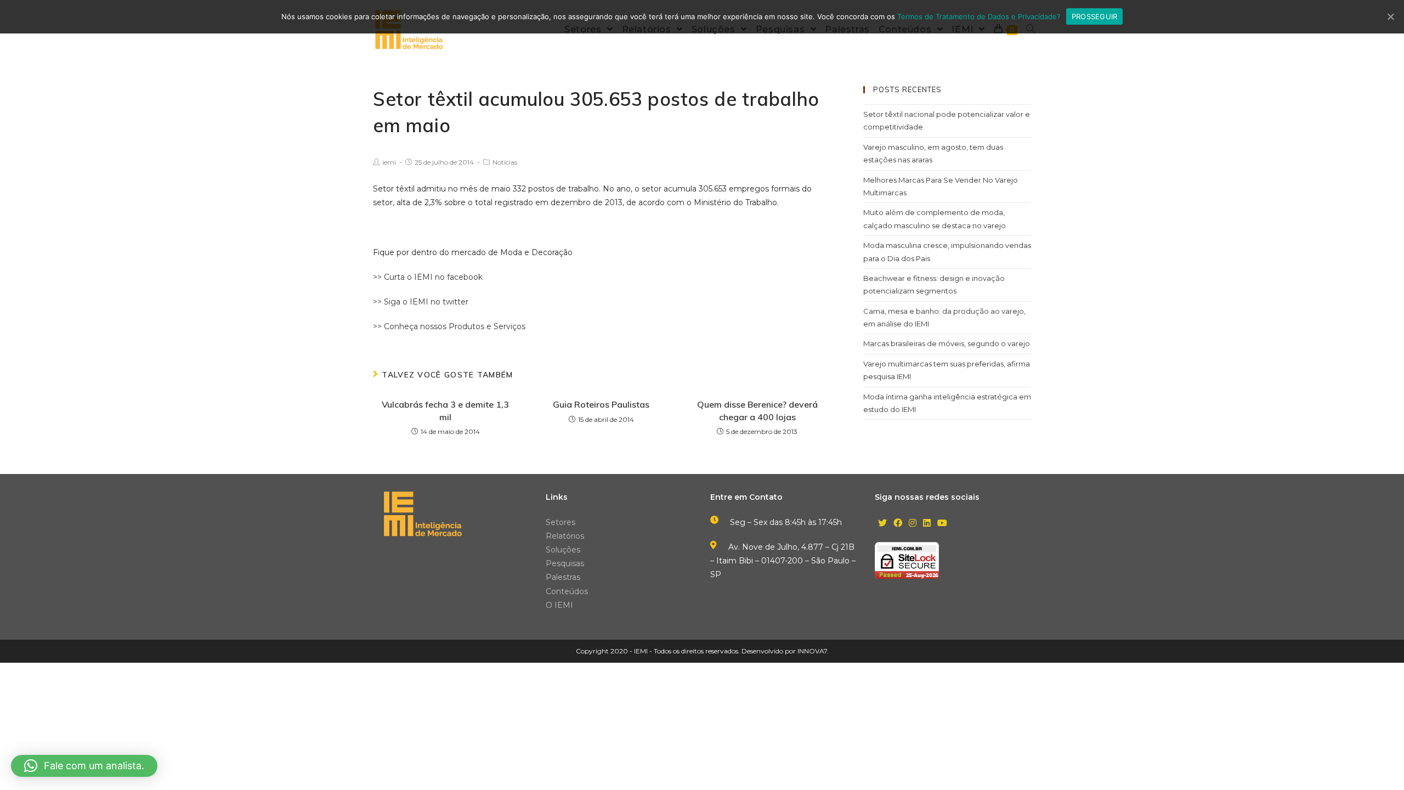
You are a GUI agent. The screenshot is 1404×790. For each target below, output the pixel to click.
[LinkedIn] (927, 524)
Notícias (504, 162)
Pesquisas (565, 563)
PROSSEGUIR (1095, 16)
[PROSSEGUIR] (1390, 16)
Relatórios (565, 536)
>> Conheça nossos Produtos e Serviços (449, 326)
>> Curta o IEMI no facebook (428, 277)
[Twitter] (882, 524)
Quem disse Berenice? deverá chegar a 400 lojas (757, 410)
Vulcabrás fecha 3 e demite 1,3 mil (445, 410)
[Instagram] (912, 524)
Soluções (563, 550)
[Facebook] (897, 524)
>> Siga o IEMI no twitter (420, 302)
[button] (84, 766)
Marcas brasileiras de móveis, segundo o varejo (946, 343)
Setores (560, 522)
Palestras (563, 577)
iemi (389, 162)
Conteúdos (567, 591)
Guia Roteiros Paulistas (601, 404)
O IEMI (559, 605)
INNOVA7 (812, 651)
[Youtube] (942, 524)
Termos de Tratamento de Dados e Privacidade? (979, 16)
